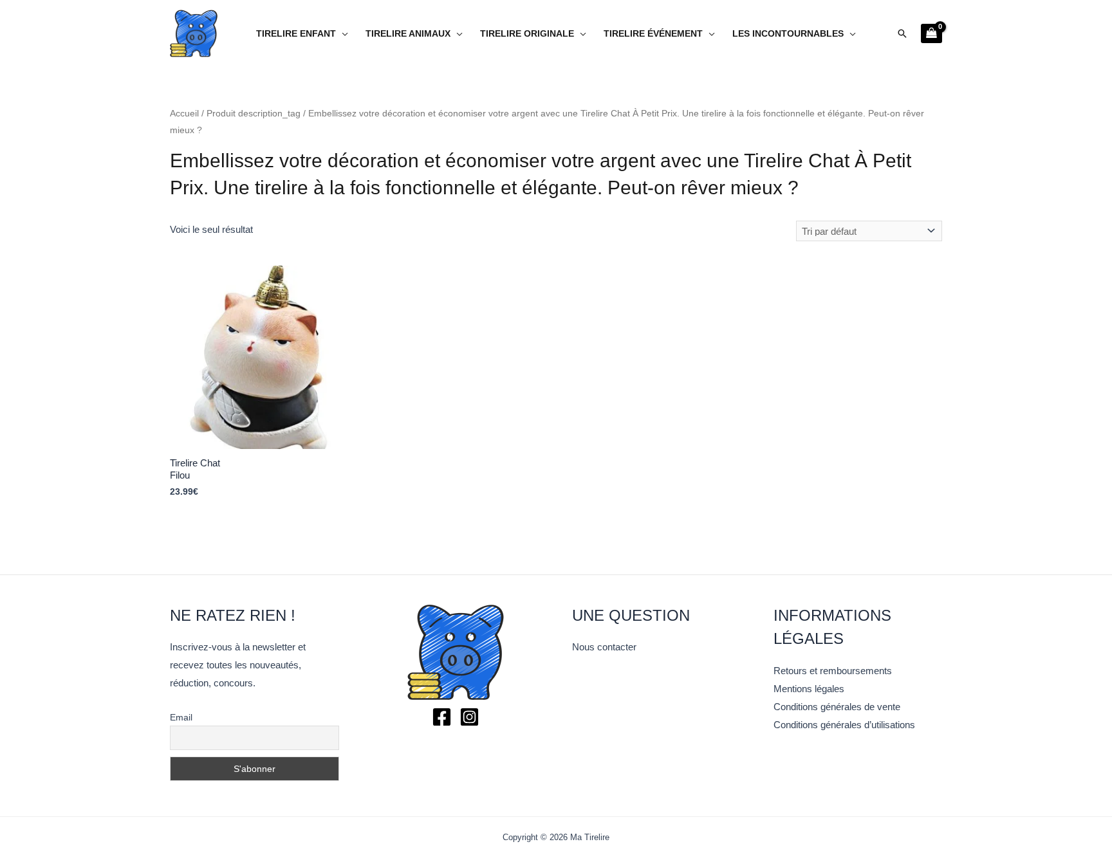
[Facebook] (442, 717)
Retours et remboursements (833, 670)
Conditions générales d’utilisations (844, 724)
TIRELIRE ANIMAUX (408, 34)
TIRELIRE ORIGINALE (527, 34)
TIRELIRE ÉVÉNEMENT (653, 34)
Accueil (184, 113)
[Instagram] (469, 717)
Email (181, 717)
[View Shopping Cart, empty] (931, 33)
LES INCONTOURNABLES (788, 34)
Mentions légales (809, 688)
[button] (902, 33)
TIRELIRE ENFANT (296, 34)
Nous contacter (604, 646)
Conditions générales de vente (837, 706)
